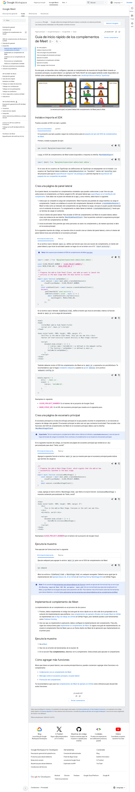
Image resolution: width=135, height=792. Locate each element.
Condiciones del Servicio (39, 767)
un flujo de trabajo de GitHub (65, 617)
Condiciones (35, 787)
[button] (14, 43)
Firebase (76, 775)
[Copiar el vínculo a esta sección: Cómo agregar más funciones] (71, 660)
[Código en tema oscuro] (115, 145)
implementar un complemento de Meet (74, 626)
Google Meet (53, 2)
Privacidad (44, 787)
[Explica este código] (112, 145)
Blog (98, 753)
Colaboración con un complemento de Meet (55, 672)
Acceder (129, 2)
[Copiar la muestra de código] (119, 145)
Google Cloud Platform (91, 775)
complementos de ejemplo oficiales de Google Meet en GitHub (97, 614)
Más (63, 2)
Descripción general (10, 14)
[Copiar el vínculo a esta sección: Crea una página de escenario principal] (82, 415)
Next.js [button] (60, 239)
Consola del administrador (72, 753)
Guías (23, 14)
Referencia (33, 14)
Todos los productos (61, 779)
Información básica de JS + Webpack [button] (46, 239)
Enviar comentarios (111, 37)
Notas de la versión (37, 760)
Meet (45, 644)
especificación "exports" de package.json (71, 174)
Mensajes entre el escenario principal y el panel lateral (59, 676)
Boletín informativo (103, 757)
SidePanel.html (84, 577)
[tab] (44, 128)
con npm (89, 252)
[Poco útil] (119, 31)
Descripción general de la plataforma (43, 753)
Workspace (21, 2)
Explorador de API (70, 763)
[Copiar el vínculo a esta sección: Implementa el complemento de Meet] (80, 602)
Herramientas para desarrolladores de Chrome (69, 584)
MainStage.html (97, 577)
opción (89, 368)
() (111, 203)
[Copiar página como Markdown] (57, 41)
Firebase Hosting (50, 619)
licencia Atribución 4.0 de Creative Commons (91, 709)
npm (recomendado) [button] (44, 129)
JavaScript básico (87, 75)
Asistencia (44, 14)
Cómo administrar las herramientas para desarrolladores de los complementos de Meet (88, 592)
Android (57, 775)
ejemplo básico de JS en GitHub (64, 577)
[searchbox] (14, 20)
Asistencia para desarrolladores (41, 763)
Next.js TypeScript (102, 75)
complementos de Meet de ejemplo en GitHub (76, 684)
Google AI (106, 775)
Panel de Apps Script (71, 757)
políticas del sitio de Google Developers (93, 711)
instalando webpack (66, 368)
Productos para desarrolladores (41, 757)
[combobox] (96, 2)
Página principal (39, 2)
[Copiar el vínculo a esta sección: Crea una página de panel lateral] (74, 186)
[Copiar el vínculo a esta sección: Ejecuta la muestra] (58, 544)
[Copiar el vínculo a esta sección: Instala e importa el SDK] (64, 117)
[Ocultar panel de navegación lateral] (25, 788)
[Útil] (116, 31)
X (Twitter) (100, 760)
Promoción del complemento (50, 680)
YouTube (100, 763)
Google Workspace (53, 32)
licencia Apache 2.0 (48, 711)
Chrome (67, 775)
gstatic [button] (58, 129)
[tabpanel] (78, 155)
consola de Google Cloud (72, 760)
